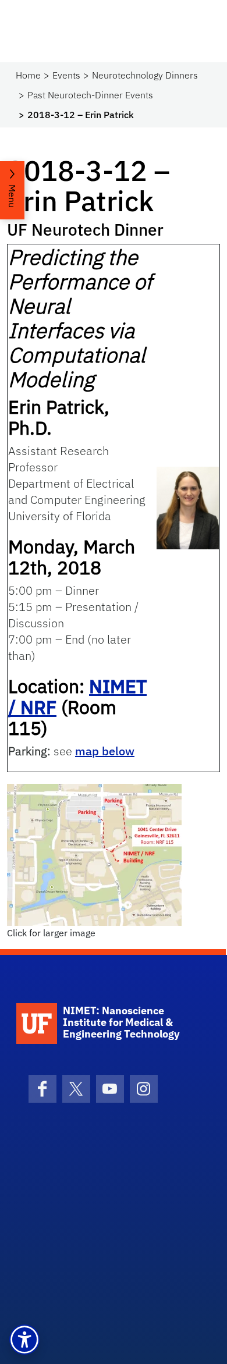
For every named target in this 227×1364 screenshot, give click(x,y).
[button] (24, 1339)
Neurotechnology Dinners (145, 75)
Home (28, 75)
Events (66, 75)
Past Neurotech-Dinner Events (90, 95)
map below (104, 751)
